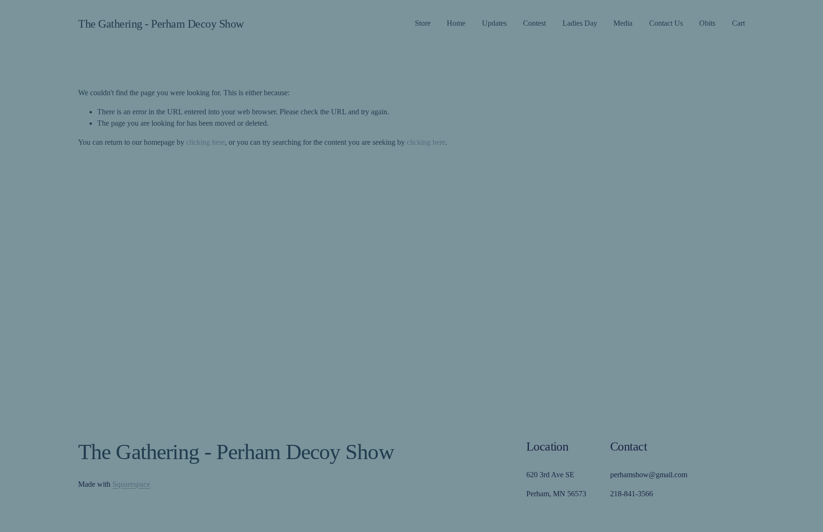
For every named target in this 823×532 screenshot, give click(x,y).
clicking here (205, 142)
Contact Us (666, 23)
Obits (707, 23)
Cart (738, 23)
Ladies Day (579, 23)
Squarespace (131, 484)
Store (423, 23)
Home (456, 23)
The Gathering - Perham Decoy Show (161, 23)
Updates (494, 23)
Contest (534, 23)
